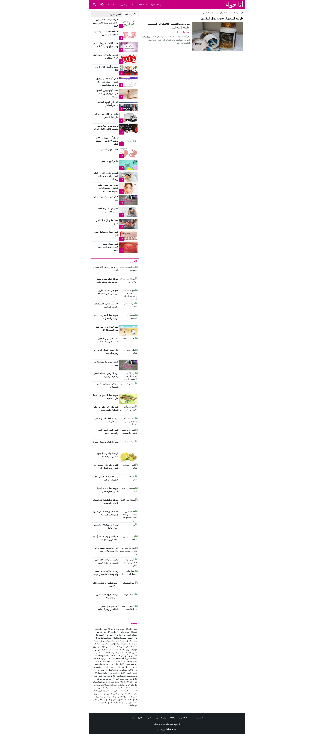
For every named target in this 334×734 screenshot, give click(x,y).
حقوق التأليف (136, 717)
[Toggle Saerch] (94, 5)
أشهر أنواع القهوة (104, 635)
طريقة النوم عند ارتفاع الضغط (109, 673)
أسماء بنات (132, 629)
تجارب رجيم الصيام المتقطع (122, 649)
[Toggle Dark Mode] (102, 5)
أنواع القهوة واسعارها (127, 638)
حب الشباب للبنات (120, 661)
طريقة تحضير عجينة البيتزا (125, 676)
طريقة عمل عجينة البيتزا (123, 679)
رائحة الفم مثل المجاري (110, 664)
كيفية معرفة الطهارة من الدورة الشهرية (120, 693)
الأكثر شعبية (115, 14)
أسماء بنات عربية (116, 629)
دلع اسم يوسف (130, 664)
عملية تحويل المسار (110, 149)
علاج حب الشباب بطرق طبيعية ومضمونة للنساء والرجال (108, 293)
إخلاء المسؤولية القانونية (165, 717)
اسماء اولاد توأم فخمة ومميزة (105, 442)
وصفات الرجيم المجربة (181, 32)
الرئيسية (199, 717)
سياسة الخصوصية (185, 717)
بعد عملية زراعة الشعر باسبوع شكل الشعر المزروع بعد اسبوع (105, 514)
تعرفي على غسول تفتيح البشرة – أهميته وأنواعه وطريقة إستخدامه (108, 188)
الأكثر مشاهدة (130, 14)
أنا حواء (234, 4)
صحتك (113, 4)
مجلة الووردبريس (164, 729)
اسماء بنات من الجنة (104, 644)
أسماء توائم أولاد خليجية (119, 632)
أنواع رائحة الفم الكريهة (106, 638)
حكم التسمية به (102, 661)
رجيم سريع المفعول (107, 667)
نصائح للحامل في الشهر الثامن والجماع (120, 699)
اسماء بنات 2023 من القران (112, 641)
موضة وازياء (124, 4)
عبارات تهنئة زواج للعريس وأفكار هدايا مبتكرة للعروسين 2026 (105, 23)
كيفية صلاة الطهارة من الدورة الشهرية (111, 691)
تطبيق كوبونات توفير (109, 161)
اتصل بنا (148, 717)
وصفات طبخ (156, 4)
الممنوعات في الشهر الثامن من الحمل (120, 646)
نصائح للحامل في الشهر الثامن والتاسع (111, 696)
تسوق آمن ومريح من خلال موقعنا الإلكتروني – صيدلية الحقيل (107, 141)
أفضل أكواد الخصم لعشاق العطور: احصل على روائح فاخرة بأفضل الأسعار (107, 82)
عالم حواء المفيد (141, 4)
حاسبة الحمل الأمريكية (118, 652)
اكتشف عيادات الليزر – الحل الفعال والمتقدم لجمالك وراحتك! (106, 176)
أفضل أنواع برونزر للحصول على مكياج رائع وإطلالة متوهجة (107, 93)
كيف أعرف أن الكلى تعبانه (122, 685)
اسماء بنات (132, 641)
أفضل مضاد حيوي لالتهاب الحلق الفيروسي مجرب (108, 247)
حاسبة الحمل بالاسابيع (109, 655)
